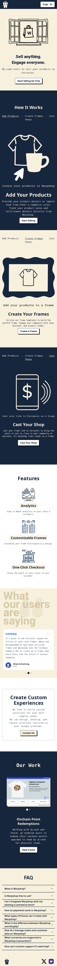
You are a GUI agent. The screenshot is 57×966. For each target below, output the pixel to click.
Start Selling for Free (28, 80)
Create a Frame (28, 331)
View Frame (28, 849)
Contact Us (29, 732)
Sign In (47, 4)
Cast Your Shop (28, 442)
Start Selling (28, 220)
